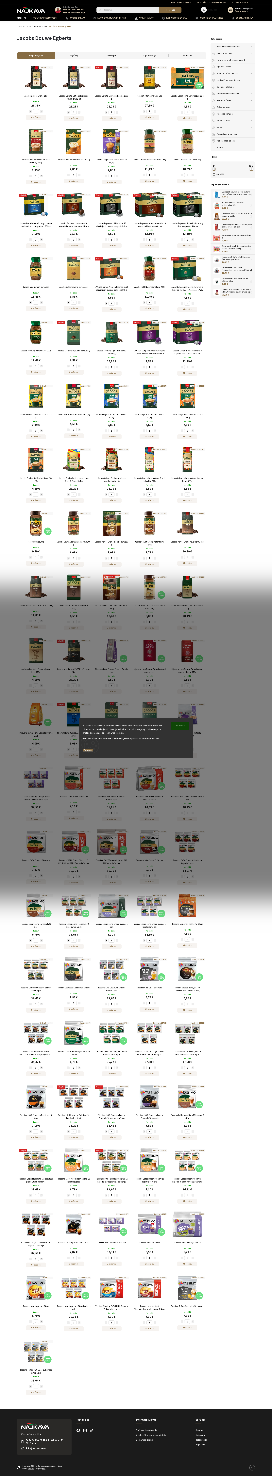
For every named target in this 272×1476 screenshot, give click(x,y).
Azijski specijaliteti (226, 140)
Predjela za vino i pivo (227, 134)
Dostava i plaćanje (239, 2)
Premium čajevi (224, 100)
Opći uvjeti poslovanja (180, 2)
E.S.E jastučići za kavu (227, 73)
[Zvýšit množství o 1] (41, 111)
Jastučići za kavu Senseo (228, 80)
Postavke (88, 750)
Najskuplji (111, 55)
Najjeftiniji (74, 55)
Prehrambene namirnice (228, 93)
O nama (199, 1430)
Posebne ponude (225, 113)
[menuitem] (47, 18)
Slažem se (180, 725)
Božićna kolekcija (225, 87)
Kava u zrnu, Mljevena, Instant (231, 60)
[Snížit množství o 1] (30, 111)
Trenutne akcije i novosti (228, 46)
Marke (220, 147)
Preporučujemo (36, 55)
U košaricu (36, 117)
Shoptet (31, 1469)
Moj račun (200, 1435)
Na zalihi (220, 174)
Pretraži (170, 10)
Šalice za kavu (223, 107)
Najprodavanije (149, 55)
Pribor (220, 127)
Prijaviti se (200, 1444)
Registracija (201, 1439)
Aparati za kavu (224, 66)
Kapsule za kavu (224, 53)
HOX (43, 1469)
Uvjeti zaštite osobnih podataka (211, 2)
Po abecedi (187, 55)
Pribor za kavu (223, 120)
